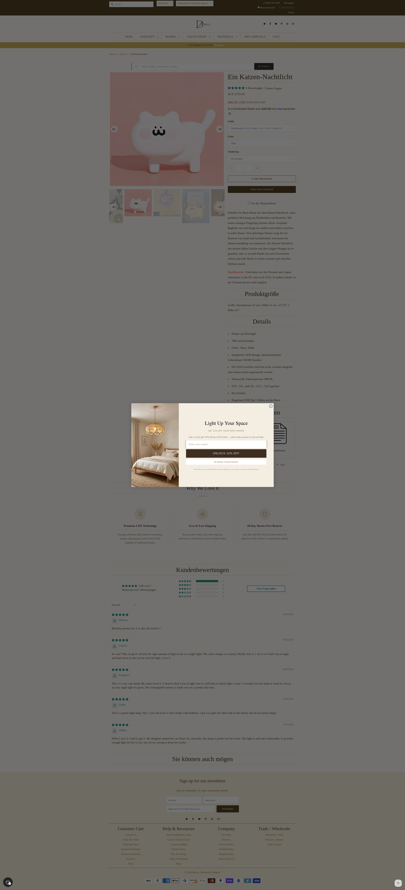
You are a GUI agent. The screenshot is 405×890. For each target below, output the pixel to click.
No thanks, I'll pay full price (226, 462)
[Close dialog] (270, 406)
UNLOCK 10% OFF (226, 453)
